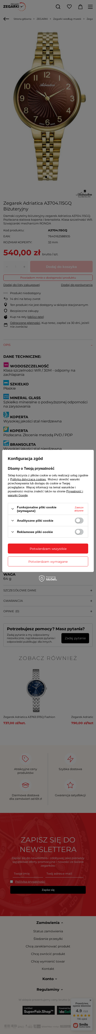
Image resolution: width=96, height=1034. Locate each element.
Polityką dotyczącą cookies (28, 479)
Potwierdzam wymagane (48, 561)
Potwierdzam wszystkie (48, 549)
